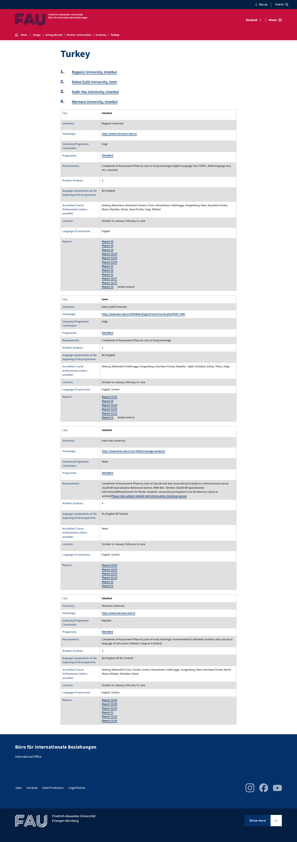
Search (279, 4)
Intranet (32, 788)
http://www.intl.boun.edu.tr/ (119, 134)
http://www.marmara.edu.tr (118, 613)
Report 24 (107, 245)
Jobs (18, 788)
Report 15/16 (109, 721)
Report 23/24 (109, 254)
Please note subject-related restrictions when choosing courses (149, 496)
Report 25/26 (109, 397)
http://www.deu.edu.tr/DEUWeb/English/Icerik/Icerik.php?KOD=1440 (143, 314)
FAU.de (263, 5)
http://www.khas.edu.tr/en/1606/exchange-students (133, 451)
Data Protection (53, 788)
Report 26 (107, 241)
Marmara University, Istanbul (95, 101)
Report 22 (107, 266)
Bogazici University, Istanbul (94, 72)
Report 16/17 (109, 278)
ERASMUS (107, 155)
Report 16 (107, 287)
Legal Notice (76, 788)
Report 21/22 (109, 413)
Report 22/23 (109, 262)
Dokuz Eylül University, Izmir (94, 82)
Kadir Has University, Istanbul (95, 91)
